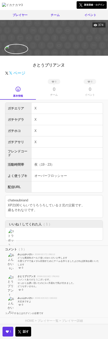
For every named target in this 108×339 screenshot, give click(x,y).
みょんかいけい (25, 254)
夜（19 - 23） (44, 164)
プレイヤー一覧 (48, 321)
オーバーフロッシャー (50, 176)
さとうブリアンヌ (27, 276)
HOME (29, 321)
